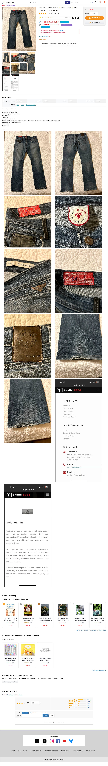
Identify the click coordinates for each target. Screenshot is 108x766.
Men (18, 104)
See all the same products (99, 670)
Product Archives (65, 750)
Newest (25, 712)
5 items (88, 701)
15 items (35, 703)
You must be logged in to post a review (12, 695)
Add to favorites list (96, 22)
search (67, 2)
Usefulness (43, 712)
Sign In (92, 2)
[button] (105, 2)
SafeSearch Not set (75, 2)
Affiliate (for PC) (90, 750)
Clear (52, 715)
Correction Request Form (10, 682)
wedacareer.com (10, 2)
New (54, 22)
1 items (88, 705)
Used (56, 25)
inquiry (25, 750)
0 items (88, 707)
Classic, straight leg (31, 104)
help (19, 750)
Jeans (22, 104)
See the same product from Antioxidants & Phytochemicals (91, 630)
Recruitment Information (51, 750)
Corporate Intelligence (36, 750)
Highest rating (33, 712)
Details (61, 30)
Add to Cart (95, 18)
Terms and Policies (78, 750)
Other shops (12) (45, 36)
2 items (88, 703)
